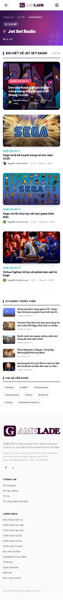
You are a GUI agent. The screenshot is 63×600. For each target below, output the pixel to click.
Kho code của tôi (12, 578)
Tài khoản (8, 562)
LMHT (24, 387)
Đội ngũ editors (11, 491)
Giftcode (7, 573)
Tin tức (6, 496)
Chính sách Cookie (13, 546)
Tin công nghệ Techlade (15, 501)
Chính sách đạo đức (13, 530)
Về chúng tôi (9, 485)
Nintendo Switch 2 (29, 402)
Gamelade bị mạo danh (15, 557)
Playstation (41, 387)
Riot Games (12, 394)
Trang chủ (8, 17)
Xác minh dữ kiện (11, 551)
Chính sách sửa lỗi (12, 535)
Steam (9, 387)
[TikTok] (13, 467)
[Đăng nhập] (57, 5)
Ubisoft (43, 394)
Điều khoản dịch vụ (13, 520)
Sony (8, 402)
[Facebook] (6, 467)
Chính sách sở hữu (12, 541)
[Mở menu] (6, 5)
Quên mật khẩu (11, 567)
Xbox (28, 394)
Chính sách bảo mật (13, 525)
